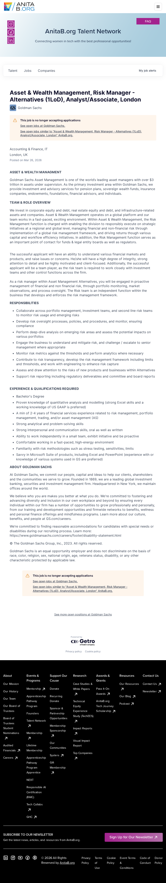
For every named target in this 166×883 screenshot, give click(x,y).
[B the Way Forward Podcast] (34, 857)
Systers (54, 755)
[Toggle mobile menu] (158, 7)
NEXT (30, 780)
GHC (29, 817)
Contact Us (150, 684)
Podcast (124, 704)
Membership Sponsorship (58, 728)
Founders (33, 713)
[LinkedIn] (5, 857)
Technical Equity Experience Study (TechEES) (83, 708)
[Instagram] (10, 24)
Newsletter (150, 691)
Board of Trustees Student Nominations (11, 725)
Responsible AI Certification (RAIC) (36, 792)
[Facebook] (27, 857)
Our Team (9, 699)
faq (148, 21)
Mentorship (34, 689)
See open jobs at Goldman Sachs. (42, 125)
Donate (54, 689)
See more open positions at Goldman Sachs (83, 614)
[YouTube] (20, 857)
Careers (8, 758)
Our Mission (11, 684)
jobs (27, 71)
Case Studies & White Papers (83, 686)
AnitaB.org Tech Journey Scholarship (105, 706)
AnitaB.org (67, 862)
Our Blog (125, 696)
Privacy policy (74, 651)
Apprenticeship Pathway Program (36, 701)
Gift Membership (58, 764)
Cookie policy (93, 651)
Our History (10, 691)
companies (46, 71)
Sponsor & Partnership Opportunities (58, 713)
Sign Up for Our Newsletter (131, 837)
